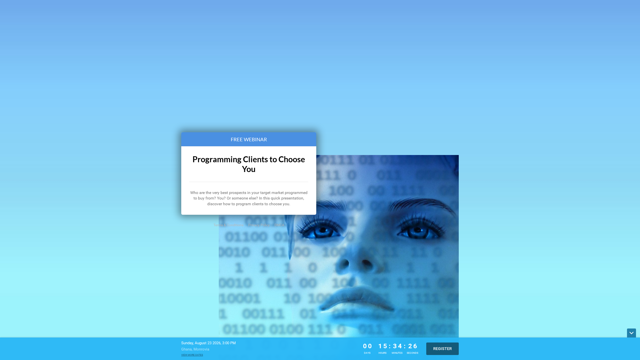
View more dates (192, 355)
